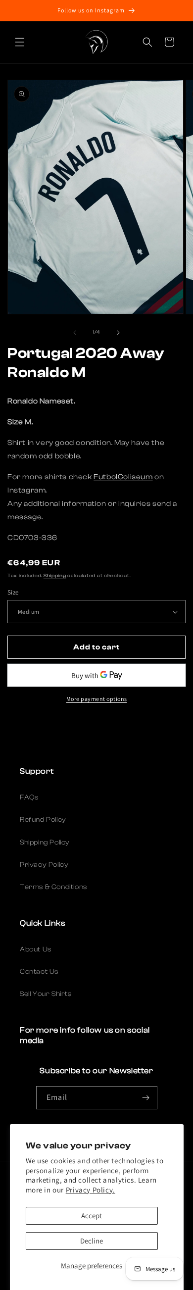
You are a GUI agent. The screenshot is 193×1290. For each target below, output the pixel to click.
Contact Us (39, 972)
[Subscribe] (146, 1097)
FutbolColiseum (123, 477)
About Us (35, 949)
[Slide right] (118, 333)
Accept (91, 1215)
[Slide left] (75, 333)
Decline (91, 1240)
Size (13, 592)
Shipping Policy (45, 842)
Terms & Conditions (53, 887)
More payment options (96, 698)
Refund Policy (43, 820)
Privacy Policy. (90, 1189)
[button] (20, 42)
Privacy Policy (44, 865)
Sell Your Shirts (46, 994)
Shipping (55, 576)
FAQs (29, 797)
